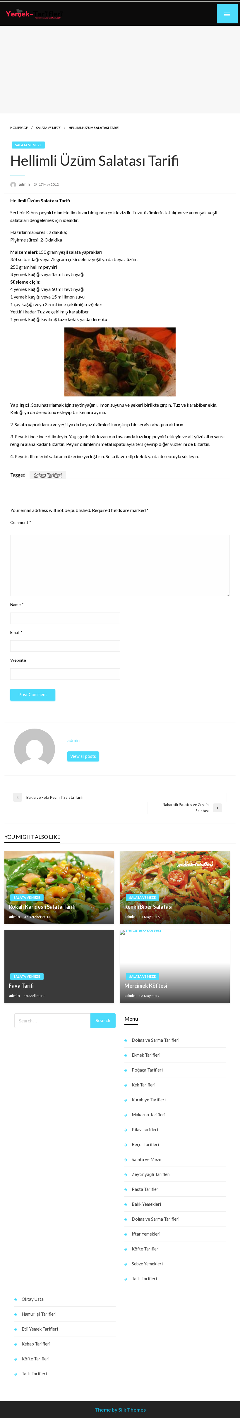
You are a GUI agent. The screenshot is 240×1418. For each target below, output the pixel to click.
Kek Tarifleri (143, 1084)
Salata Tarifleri (48, 474)
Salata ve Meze (48, 128)
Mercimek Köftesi (145, 985)
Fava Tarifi (21, 985)
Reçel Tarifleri (145, 1144)
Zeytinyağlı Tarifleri (151, 1174)
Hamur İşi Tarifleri (39, 1314)
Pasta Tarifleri (146, 1189)
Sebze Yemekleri (147, 1263)
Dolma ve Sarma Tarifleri (155, 1040)
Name (17, 604)
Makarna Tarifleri (148, 1114)
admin (25, 184)
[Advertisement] (120, 70)
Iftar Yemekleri (146, 1233)
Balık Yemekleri (146, 1204)
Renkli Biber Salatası (148, 906)
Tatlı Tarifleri (144, 1278)
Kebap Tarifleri (36, 1343)
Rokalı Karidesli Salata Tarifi (42, 906)
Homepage (19, 128)
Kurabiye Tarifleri (149, 1099)
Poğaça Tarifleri (147, 1069)
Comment (20, 522)
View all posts (83, 756)
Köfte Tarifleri (146, 1248)
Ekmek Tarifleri (146, 1055)
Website (18, 660)
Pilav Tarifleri (145, 1129)
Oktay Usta (33, 1299)
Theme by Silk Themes (120, 1410)
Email (16, 632)
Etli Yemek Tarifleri (40, 1328)
